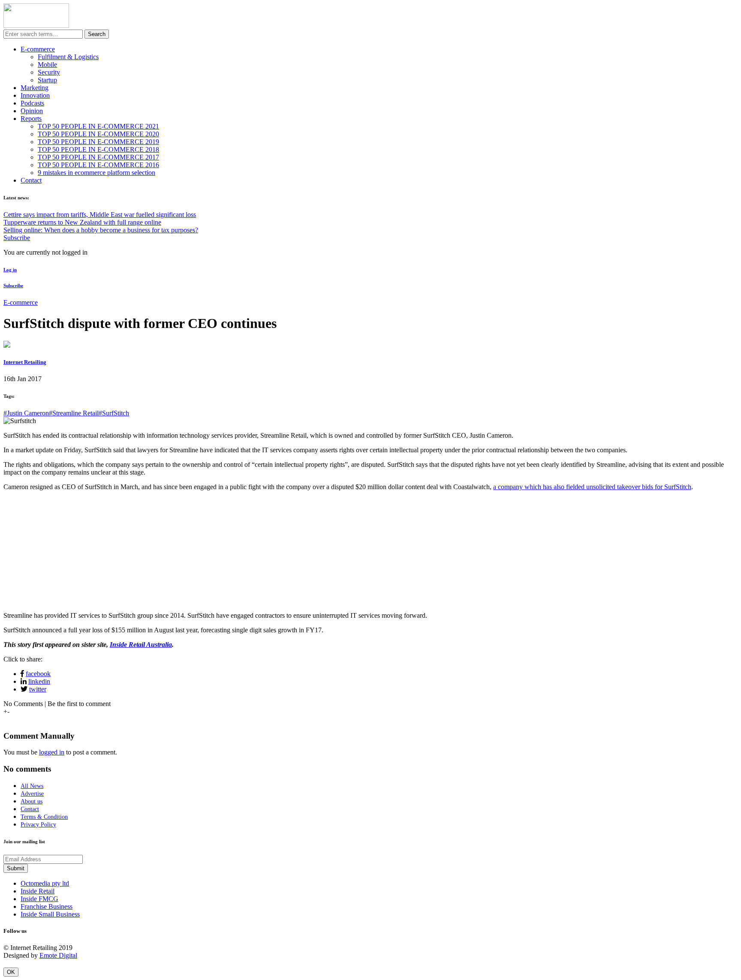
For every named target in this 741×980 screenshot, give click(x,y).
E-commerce (38, 49)
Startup (47, 80)
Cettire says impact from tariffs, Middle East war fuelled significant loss (99, 214)
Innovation (35, 95)
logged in (51, 752)
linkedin (39, 681)
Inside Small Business (50, 914)
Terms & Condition (44, 817)
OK (11, 972)
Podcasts (32, 103)
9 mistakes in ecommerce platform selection (96, 172)
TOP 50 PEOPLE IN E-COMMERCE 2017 (98, 157)
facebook (38, 673)
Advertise (32, 794)
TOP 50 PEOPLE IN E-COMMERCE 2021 (98, 126)
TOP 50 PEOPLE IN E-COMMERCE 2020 (98, 134)
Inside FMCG (39, 898)
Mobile (47, 64)
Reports (31, 118)
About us (31, 801)
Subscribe (16, 237)
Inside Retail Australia (141, 644)
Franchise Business (46, 906)
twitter (37, 689)
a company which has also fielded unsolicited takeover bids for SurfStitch (592, 486)
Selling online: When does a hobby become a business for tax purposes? (100, 230)
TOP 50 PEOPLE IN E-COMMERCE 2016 (98, 164)
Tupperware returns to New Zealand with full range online (82, 222)
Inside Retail (37, 891)
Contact (31, 180)
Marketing (34, 87)
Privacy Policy (38, 824)
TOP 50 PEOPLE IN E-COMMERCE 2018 (98, 149)
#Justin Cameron (26, 413)
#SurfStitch (114, 413)
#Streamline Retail (74, 413)
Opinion (32, 110)
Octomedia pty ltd (45, 883)
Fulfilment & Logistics (68, 56)
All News (32, 786)
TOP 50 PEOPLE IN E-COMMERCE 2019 (98, 141)
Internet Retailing (24, 362)
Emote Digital (58, 955)
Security (49, 72)
